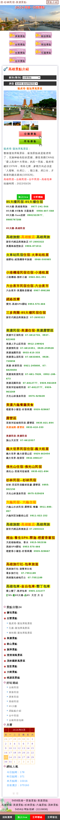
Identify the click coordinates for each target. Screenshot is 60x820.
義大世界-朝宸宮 (15, 458)
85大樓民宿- (15, 201)
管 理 (15, 793)
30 (23, 739)
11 (14, 748)
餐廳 (35, 507)
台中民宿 (14, 715)
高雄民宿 (14, 701)
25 (14, 757)
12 (19, 748)
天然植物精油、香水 (17, 542)
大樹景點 (12, 671)
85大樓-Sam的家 (16, 215)
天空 (34, 595)
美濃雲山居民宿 (15, 357)
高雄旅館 (13, 237)
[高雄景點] (43, 35)
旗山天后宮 (12, 440)
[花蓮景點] (43, 51)
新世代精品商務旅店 (17, 242)
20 (23, 752)
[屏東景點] (17, 35)
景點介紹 (52, 2)
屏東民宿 (14, 697)
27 (10, 739)
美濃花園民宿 (13, 383)
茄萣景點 (12, 666)
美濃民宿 (13, 330)
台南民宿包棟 (16, 720)
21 (28, 752)
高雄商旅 (43, 237)
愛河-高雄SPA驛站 (16, 304)
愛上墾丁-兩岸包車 (16, 591)
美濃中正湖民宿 (15, 335)
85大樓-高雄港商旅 (17, 206)
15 (32, 748)
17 (10, 752)
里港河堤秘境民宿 (16, 387)
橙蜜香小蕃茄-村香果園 (19, 409)
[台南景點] (17, 43)
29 (19, 739)
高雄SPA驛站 (13, 546)
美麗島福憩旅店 (15, 246)
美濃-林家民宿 (14, 365)
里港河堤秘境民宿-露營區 (20, 423)
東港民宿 (14, 692)
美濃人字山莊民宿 (16, 344)
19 (19, 752)
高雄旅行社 (12, 569)
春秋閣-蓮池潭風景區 (20, 633)
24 (10, 757)
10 (10, 748)
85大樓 (19, 595)
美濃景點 (12, 638)
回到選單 (7, 817)
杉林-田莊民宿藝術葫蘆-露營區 (23, 485)
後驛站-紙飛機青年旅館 (19, 259)
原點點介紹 (15, 711)
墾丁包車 (43, 586)
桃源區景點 (13, 677)
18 (14, 752)
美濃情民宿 (12, 348)
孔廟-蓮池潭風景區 (19, 628)
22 (32, 752)
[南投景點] (43, 43)
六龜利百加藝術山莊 (17, 515)
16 (5, 752)
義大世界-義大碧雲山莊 (19, 454)
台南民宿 (14, 687)
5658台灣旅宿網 (24, 809)
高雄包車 (13, 586)
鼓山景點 (12, 643)
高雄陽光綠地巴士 (16, 577)
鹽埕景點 (12, 612)
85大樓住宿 (34, 201)
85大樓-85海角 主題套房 (20, 211)
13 (23, 748)
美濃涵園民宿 (13, 352)
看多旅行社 (12, 573)
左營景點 (12, 618)
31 (28, 739)
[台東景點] (17, 51)
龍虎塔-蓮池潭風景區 (20, 623)
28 (14, 739)
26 (5, 739)
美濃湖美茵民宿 (15, 374)
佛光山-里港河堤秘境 (18, 471)
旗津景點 (12, 649)
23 (5, 757)
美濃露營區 (45, 330)
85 (10, 595)
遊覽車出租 (26, 569)
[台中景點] (17, 60)
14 (28, 748)
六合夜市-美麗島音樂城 (19, 290)
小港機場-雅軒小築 (16, 277)
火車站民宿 (15, 255)
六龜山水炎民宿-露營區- (19, 507)
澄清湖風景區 (15, 655)
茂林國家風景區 (16, 660)
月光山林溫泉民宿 (16, 396)
